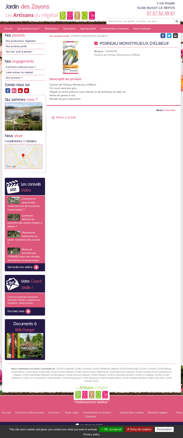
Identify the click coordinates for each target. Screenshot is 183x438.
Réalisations (51, 28)
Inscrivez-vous (16, 311)
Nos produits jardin (16, 46)
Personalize (164, 429)
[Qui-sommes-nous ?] (23, 116)
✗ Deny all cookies (139, 429)
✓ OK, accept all (111, 429)
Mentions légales (158, 412)
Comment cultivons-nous (29, 412)
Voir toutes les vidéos (20, 267)
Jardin (27, 7)
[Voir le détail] (14, 200)
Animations (69, 28)
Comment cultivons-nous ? (21, 67)
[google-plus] (14, 90)
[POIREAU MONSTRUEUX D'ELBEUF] (71, 57)
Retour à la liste (66, 117)
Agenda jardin (88, 28)
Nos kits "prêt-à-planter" (19, 51)
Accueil (8, 28)
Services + (54, 412)
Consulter (165, 110)
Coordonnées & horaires (97, 412)
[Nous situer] (23, 156)
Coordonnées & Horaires (115, 28)
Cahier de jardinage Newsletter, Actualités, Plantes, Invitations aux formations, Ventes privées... (24, 300)
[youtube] (20, 90)
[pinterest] (26, 90)
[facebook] (8, 90)
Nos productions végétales (21, 40)
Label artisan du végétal (19, 72)
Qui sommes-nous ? (28, 28)
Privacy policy (91, 434)
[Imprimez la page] (175, 35)
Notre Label (72, 412)
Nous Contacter (142, 28)
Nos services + (14, 77)
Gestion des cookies (132, 412)
